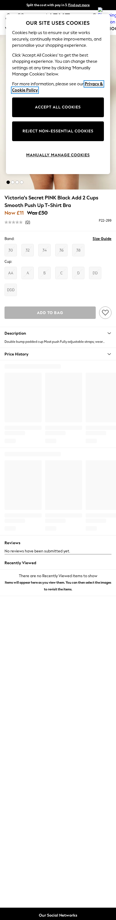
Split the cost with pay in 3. (58, 5)
